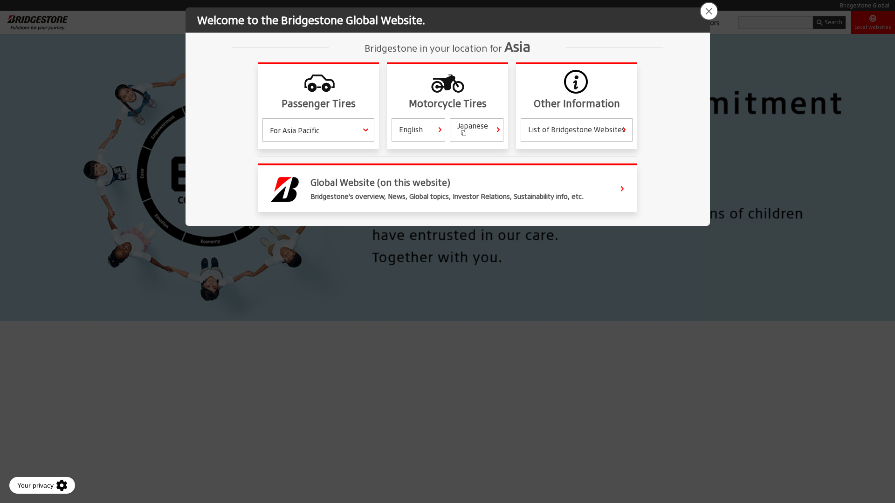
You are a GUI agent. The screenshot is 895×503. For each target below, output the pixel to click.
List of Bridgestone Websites (576, 129)
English (411, 129)
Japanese (472, 125)
